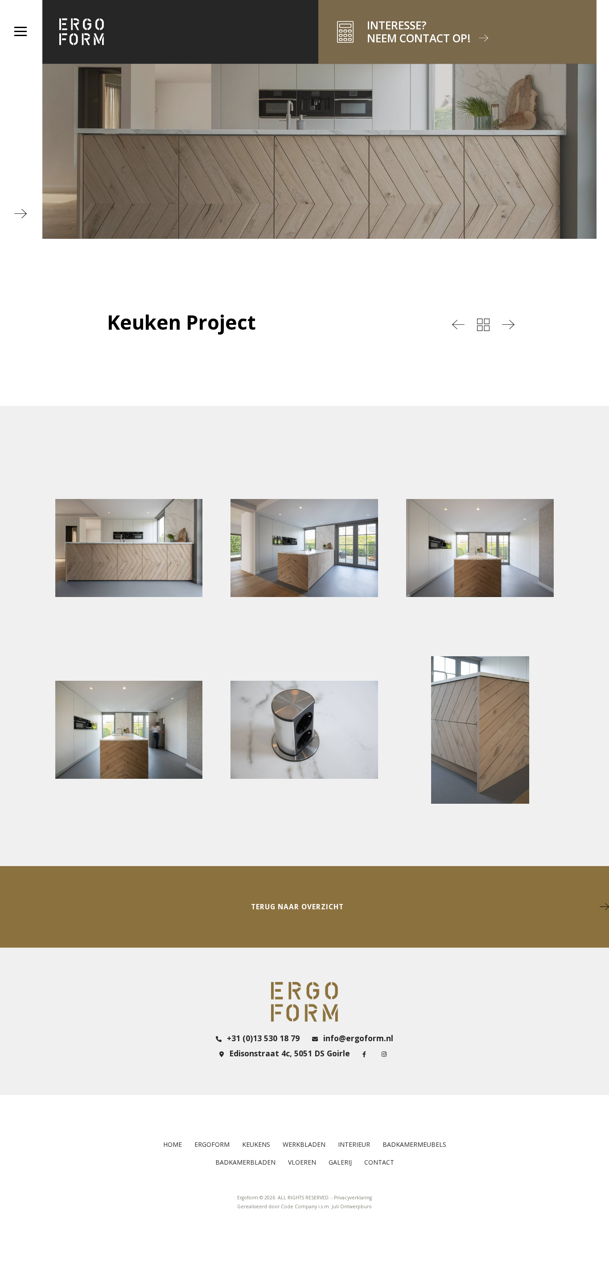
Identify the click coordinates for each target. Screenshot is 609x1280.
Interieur (354, 1144)
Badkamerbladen (245, 1162)
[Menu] (20, 31)
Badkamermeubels (414, 1144)
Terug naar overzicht (297, 907)
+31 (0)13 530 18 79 (262, 1038)
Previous (458, 325)
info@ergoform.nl (357, 1038)
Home (172, 1144)
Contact (379, 1162)
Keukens (256, 1144)
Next (508, 325)
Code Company (299, 1206)
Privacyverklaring (353, 1197)
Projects (483, 325)
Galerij (340, 1162)
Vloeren (302, 1162)
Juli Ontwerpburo (352, 1206)
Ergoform (212, 1144)
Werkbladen (304, 1144)
